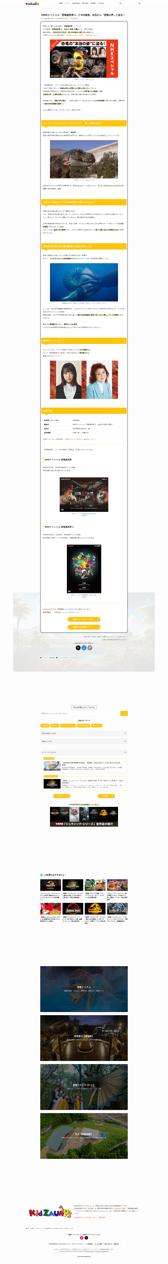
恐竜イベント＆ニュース (100, 1211)
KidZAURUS (47, 609)
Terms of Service (101, 1251)
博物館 (61, 3)
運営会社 (116, 1244)
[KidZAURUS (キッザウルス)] (32, 3)
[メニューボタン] (139, 3)
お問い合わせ (108, 1244)
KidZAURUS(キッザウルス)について (59, 1244)
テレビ (45, 657)
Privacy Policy (90, 1251)
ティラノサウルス (63, 657)
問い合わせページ (111, 636)
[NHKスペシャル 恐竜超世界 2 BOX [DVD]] (84, 569)
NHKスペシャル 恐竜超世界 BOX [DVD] (84, 513)
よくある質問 (98, 1244)
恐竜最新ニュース (60, 612)
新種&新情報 (76, 3)
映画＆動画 (85, 3)
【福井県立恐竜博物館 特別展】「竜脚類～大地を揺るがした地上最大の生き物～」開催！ (92, 764)
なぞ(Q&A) (101, 3)
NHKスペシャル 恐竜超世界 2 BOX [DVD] (84, 595)
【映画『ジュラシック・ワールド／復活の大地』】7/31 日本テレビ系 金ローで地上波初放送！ (93, 782)
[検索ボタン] (120, 3)
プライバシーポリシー (78, 1244)
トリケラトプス (74, 657)
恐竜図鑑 (93, 3)
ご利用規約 (89, 1244)
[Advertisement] (84, 681)
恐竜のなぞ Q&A (120, 1208)
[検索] (124, 713)
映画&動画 (52, 657)
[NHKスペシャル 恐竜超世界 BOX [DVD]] (84, 494)
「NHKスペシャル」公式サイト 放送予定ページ (82, 35)
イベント (67, 3)
